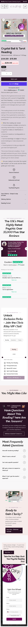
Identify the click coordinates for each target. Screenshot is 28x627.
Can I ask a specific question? (10, 462)
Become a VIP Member (13, 377)
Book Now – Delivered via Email (12, 530)
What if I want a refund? (9, 456)
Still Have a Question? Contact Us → (14, 433)
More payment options (14, 87)
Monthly (7, 340)
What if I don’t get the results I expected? (10, 477)
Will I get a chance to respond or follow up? (11, 469)
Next (26, 248)
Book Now (7, 552)
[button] (25, 6)
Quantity (3, 70)
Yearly (19, 340)
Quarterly (13, 340)
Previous (1, 248)
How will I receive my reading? (10, 450)
